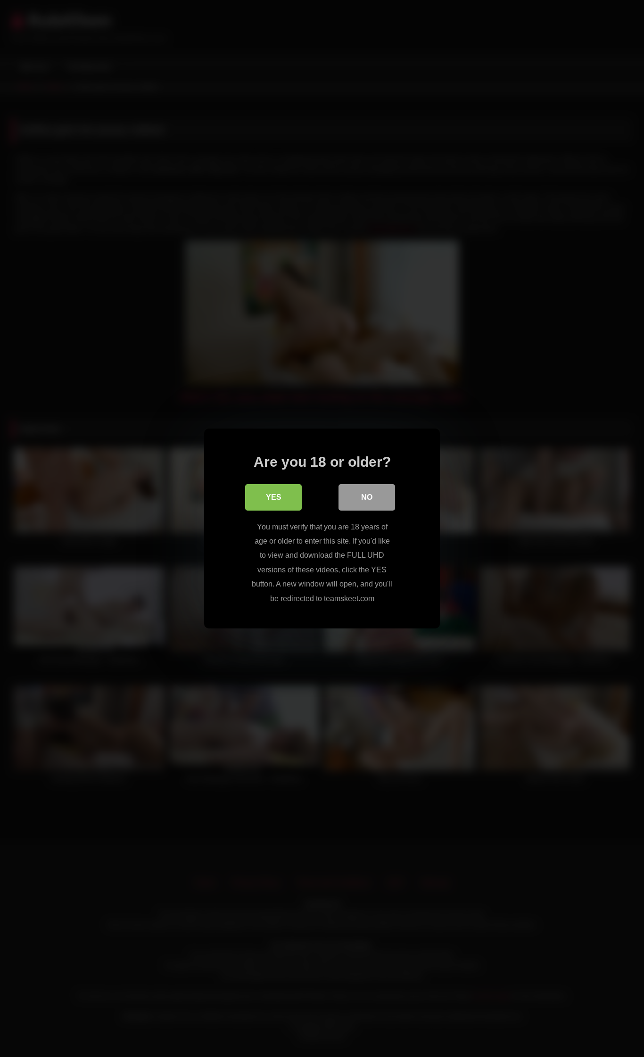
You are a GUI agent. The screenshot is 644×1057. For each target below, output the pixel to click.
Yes (273, 497)
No (366, 497)
